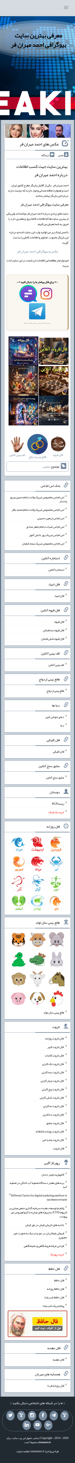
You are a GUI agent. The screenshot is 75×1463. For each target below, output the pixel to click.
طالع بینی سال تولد (53, 1012)
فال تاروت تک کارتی (53, 1064)
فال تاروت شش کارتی (52, 1097)
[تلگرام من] (54, 1415)
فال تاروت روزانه (54, 1038)
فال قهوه (59, 622)
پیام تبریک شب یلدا (53, 1305)
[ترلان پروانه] (38, 132)
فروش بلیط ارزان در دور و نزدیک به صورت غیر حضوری (40, 1235)
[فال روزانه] (23, 352)
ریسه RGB (58, 803)
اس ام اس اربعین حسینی (50, 518)
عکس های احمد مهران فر (39, 144)
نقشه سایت (22, 1451)
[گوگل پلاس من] (48, 1425)
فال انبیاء (59, 595)
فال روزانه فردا (55, 1385)
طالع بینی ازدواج (55, 691)
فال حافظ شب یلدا (54, 1297)
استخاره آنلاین (56, 570)
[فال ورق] (23, 411)
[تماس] (21, 1415)
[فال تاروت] (54, 352)
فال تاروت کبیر (55, 1047)
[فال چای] (54, 411)
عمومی (46, 466)
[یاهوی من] (64, 1415)
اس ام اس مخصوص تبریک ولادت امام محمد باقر (38, 510)
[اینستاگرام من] (32, 1415)
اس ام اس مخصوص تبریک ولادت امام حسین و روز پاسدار (38, 499)
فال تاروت (58, 1148)
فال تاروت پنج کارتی (53, 1089)
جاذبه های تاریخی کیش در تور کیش (44, 1225)
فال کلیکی (58, 751)
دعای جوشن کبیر (54, 717)
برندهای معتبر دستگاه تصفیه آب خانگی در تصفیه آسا (38, 1185)
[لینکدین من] (26, 1425)
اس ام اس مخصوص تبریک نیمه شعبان (43, 543)
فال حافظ (59, 1280)
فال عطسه (58, 1359)
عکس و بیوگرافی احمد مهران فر (37, 251)
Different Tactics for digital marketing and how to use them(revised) (39, 1197)
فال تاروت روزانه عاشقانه (50, 1131)
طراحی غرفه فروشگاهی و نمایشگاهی (44, 1246)
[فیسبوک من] (43, 1415)
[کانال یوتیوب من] (37, 1425)
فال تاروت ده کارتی (53, 1114)
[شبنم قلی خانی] (16, 132)
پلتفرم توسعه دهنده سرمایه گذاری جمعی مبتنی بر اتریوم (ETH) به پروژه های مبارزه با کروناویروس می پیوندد (38, 1212)
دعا (62, 725)
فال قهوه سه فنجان (53, 630)
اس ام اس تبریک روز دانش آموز (46, 535)
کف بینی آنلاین (56, 665)
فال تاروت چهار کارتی (52, 1081)
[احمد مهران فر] (60, 132)
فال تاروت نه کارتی (53, 1106)
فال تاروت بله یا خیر (53, 1140)
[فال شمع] (23, 382)
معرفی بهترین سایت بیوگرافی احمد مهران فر (38, 40)
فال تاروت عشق (55, 1123)
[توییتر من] (10, 1415)
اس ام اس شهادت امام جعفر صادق (45, 526)
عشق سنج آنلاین (55, 777)
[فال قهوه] (54, 382)
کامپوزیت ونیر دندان (52, 1174)
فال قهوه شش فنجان (52, 639)
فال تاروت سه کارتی (53, 1072)
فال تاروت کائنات (54, 1055)
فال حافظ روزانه (55, 1289)
